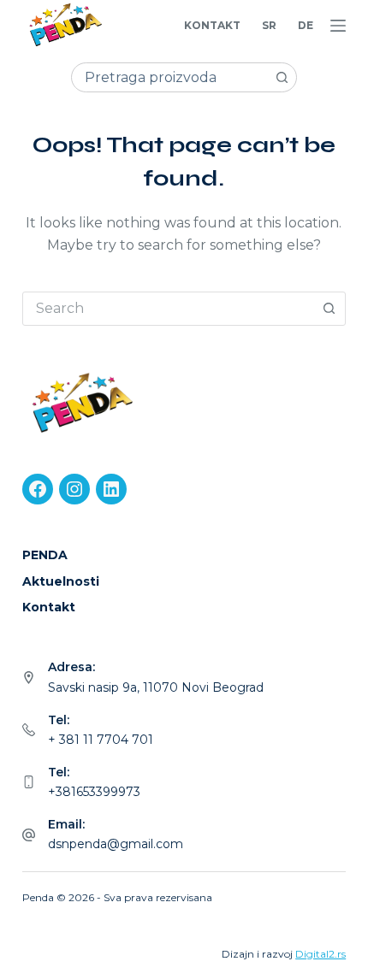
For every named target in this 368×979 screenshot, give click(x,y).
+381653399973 (94, 791)
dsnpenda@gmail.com (115, 844)
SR (269, 25)
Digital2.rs (320, 953)
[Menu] (338, 25)
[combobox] (170, 77)
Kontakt (212, 25)
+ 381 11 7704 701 (100, 739)
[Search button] (282, 77)
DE (305, 25)
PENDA (45, 555)
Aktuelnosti (60, 581)
